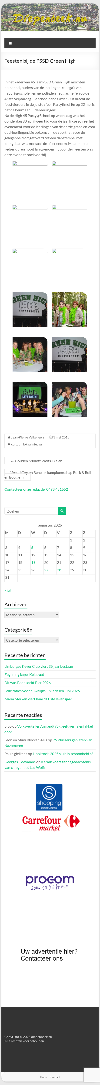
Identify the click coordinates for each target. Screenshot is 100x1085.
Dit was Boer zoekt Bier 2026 (27, 682)
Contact (55, 1077)
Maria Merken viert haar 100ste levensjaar (38, 699)
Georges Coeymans (20, 762)
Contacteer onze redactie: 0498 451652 (36, 489)
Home (43, 1077)
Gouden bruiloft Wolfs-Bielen (36, 461)
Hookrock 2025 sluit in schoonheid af (63, 753)
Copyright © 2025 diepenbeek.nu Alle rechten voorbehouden (28, 1039)
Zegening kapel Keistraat (24, 674)
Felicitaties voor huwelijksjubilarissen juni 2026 (42, 690)
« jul (7, 590)
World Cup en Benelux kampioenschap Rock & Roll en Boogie (47, 474)
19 (33, 562)
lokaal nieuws (33, 444)
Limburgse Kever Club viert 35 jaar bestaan (38, 666)
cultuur (16, 444)
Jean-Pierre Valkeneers (27, 437)
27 (46, 570)
